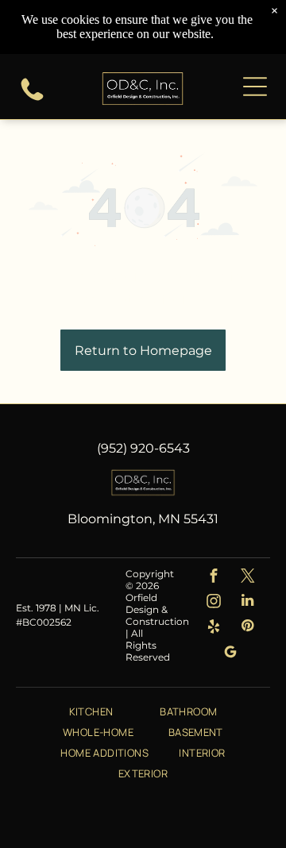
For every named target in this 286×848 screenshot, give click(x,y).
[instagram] (213, 602)
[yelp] (213, 628)
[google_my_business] (231, 653)
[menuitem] (91, 710)
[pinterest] (247, 628)
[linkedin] (247, 602)
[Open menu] (255, 86)
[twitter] (247, 577)
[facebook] (213, 577)
